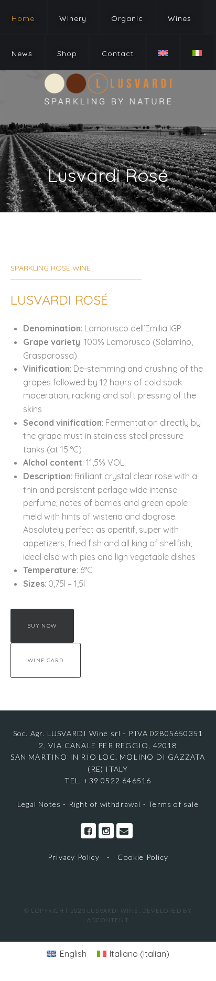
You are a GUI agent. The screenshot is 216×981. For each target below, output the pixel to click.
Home (23, 18)
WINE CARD (46, 660)
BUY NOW (42, 625)
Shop (67, 53)
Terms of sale (173, 804)
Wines (179, 18)
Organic (127, 18)
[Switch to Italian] (197, 52)
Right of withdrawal (105, 804)
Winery (73, 18)
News (22, 53)
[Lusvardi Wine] (108, 88)
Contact (118, 53)
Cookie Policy (142, 857)
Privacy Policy (74, 857)
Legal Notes (40, 804)
